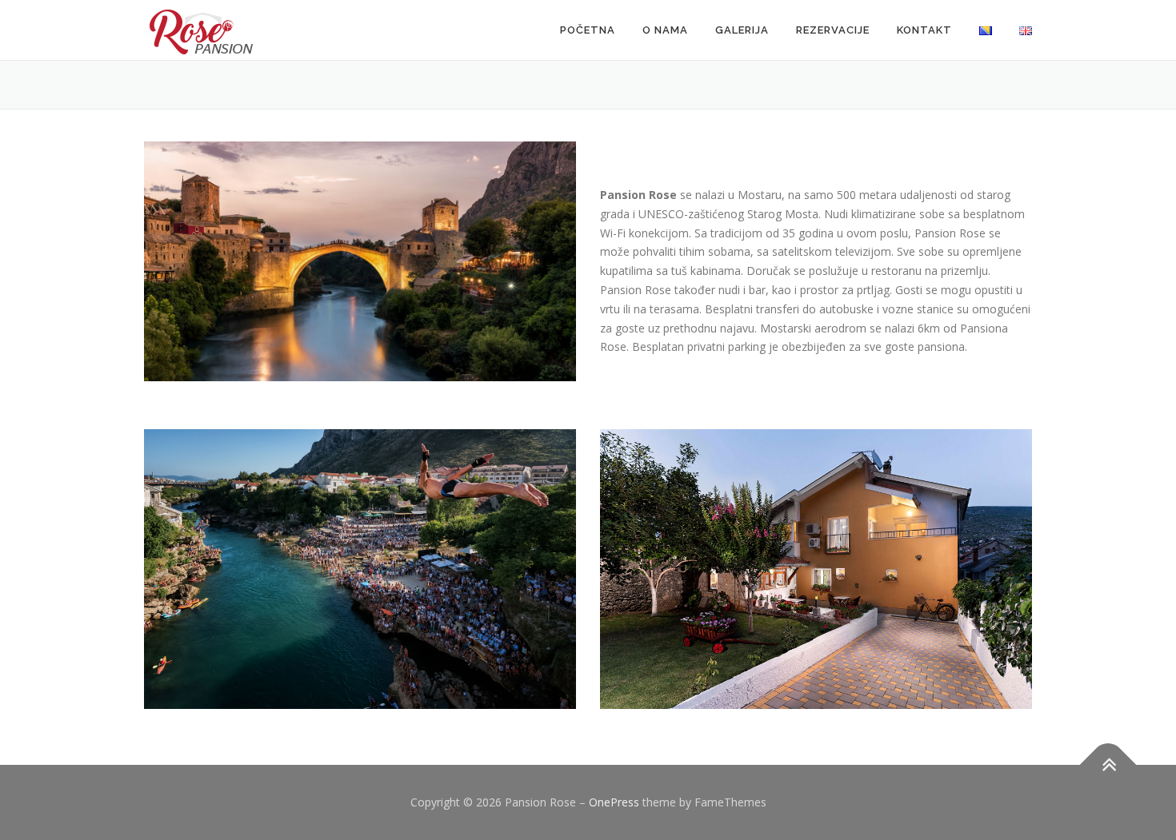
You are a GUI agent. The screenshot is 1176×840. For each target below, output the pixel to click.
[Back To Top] (1108, 765)
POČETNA (587, 30)
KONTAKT (924, 30)
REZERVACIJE (833, 30)
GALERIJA (742, 30)
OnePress (614, 802)
